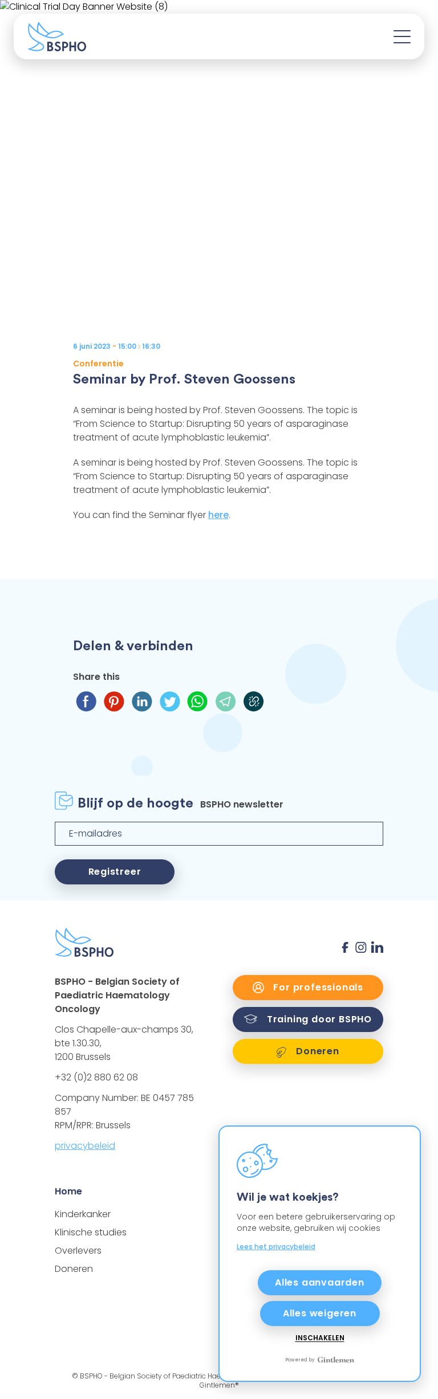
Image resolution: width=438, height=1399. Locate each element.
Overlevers (78, 1250)
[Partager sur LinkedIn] (142, 701)
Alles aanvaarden (319, 1282)
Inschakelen (319, 1338)
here (218, 514)
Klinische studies (91, 1232)
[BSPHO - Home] (56, 36)
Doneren (74, 1268)
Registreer (114, 871)
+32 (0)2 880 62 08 (96, 1077)
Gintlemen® (219, 1385)
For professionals (317, 987)
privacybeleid (85, 1145)
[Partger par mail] (225, 701)
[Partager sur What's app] (197, 701)
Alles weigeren (319, 1313)
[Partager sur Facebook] (86, 701)
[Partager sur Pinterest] (114, 701)
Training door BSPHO (318, 1019)
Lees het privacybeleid (276, 1246)
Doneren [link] (316, 1051)
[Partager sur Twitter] (169, 701)
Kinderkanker (83, 1214)
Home (68, 1191)
